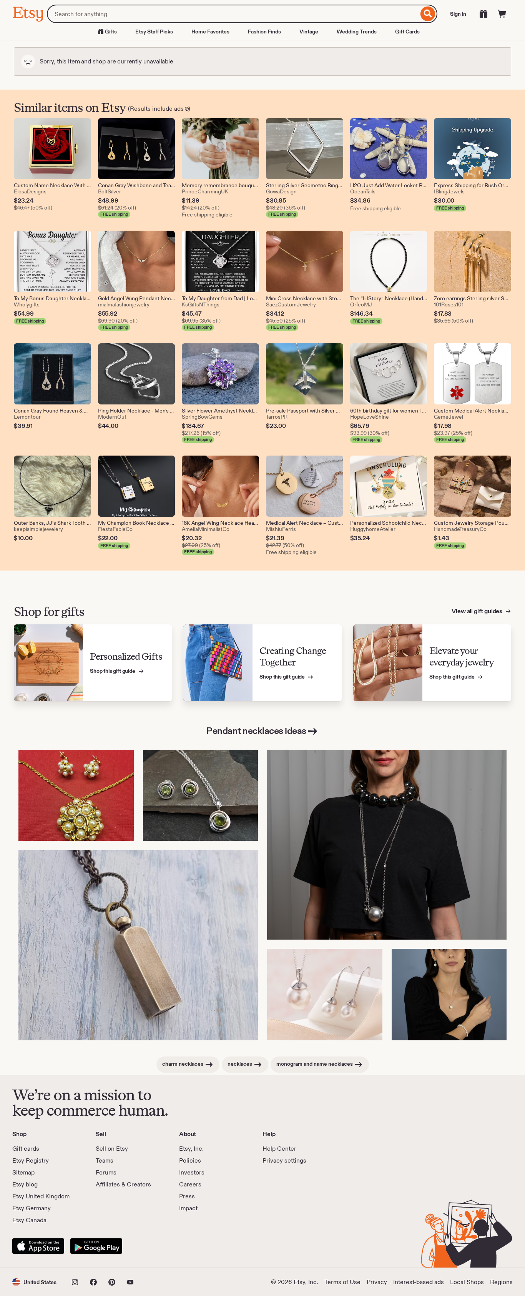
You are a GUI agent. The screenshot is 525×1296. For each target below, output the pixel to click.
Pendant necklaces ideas (256, 730)
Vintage (308, 31)
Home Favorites (210, 31)
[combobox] (233, 14)
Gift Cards (407, 31)
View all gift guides (477, 611)
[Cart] (502, 14)
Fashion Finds (264, 31)
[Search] (428, 14)
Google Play (96, 1246)
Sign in (458, 14)
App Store (38, 1246)
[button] (34, 1282)
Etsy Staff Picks (154, 31)
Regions (501, 1282)
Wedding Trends (357, 31)
